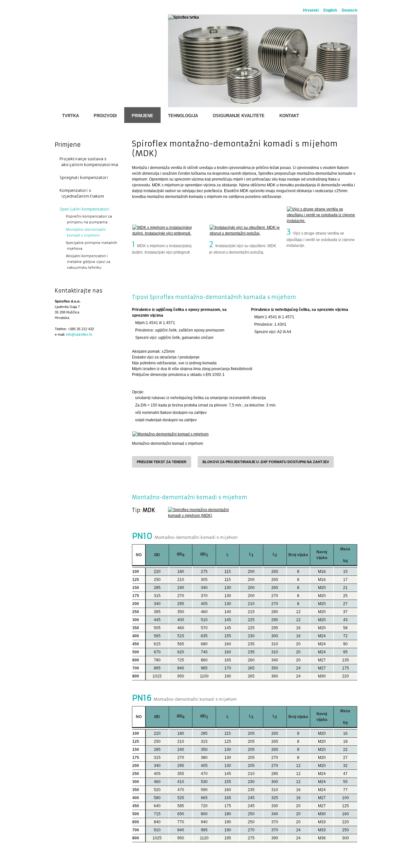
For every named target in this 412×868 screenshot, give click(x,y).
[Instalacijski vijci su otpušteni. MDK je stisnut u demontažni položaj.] (244, 230)
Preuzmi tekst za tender (161, 462)
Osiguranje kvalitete (239, 115)
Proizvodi (105, 115)
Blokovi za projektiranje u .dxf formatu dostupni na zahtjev (265, 462)
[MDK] (203, 512)
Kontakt (289, 115)
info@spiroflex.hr (79, 334)
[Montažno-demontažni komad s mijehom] (170, 434)
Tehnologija (183, 115)
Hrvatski (311, 10)
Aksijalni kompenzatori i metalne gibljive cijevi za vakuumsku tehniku (85, 262)
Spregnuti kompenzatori (84, 177)
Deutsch (349, 10)
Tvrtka (70, 115)
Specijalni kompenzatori (85, 209)
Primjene (142, 115)
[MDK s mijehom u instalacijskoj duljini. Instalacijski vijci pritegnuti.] (167, 230)
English (330, 10)
